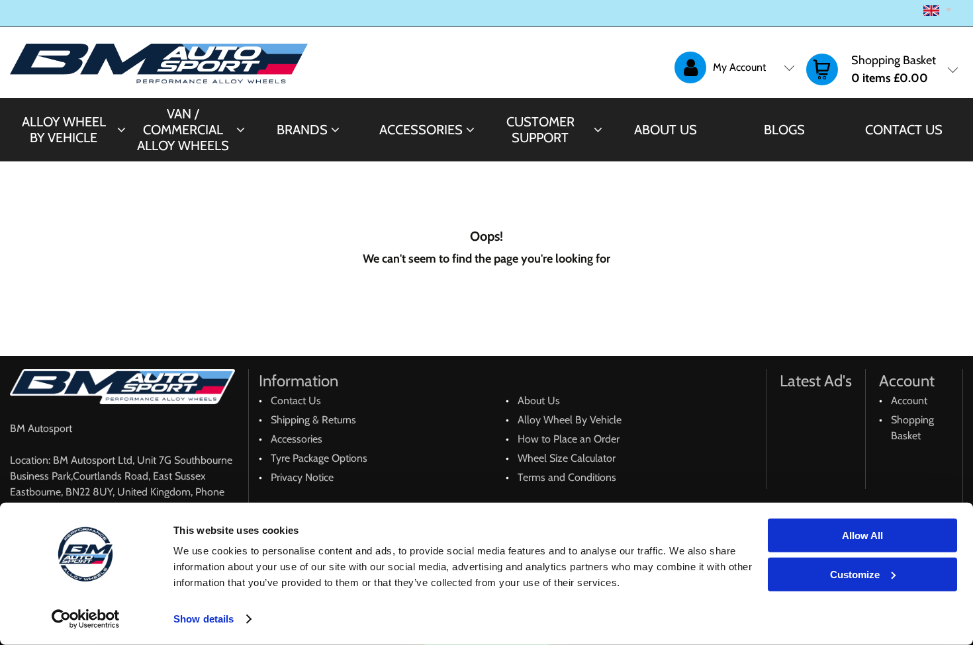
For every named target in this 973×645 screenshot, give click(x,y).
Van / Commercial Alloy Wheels (183, 129)
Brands (302, 130)
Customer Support (540, 130)
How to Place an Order (569, 439)
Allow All (862, 535)
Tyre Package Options (319, 458)
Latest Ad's (816, 380)
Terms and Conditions (567, 477)
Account (909, 400)
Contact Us (904, 130)
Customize (855, 574)
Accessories (421, 130)
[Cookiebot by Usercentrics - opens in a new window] (86, 619)
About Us (665, 130)
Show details (203, 618)
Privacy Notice (302, 477)
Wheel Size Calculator (567, 458)
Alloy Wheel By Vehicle (64, 130)
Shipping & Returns (313, 419)
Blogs (784, 130)
